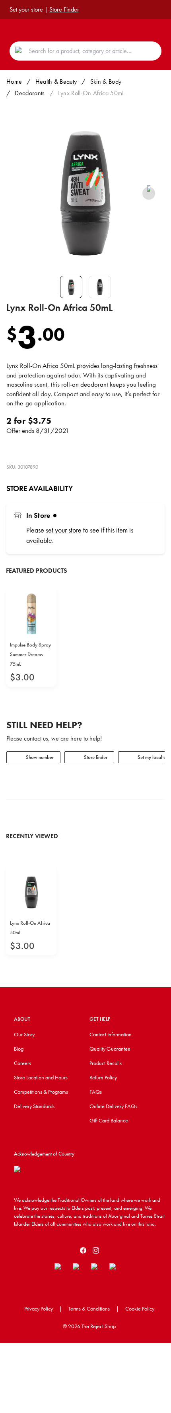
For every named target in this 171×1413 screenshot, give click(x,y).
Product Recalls (105, 1063)
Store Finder (64, 9)
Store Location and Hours (41, 1077)
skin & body (106, 81)
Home (14, 81)
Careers (22, 1063)
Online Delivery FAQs (113, 1106)
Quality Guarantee (109, 1048)
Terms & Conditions (89, 1308)
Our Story (24, 1034)
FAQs (95, 1091)
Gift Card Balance (108, 1120)
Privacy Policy (38, 1308)
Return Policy (103, 1077)
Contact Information (110, 1034)
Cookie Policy (139, 1308)
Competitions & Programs (41, 1091)
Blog (18, 1048)
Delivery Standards (34, 1106)
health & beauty (56, 81)
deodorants (30, 93)
